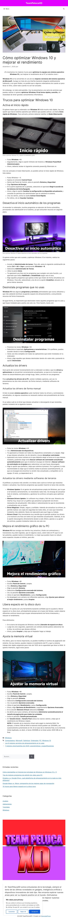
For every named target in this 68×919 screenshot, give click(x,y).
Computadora (10, 740)
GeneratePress (46, 916)
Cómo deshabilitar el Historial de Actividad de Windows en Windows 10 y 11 (30, 772)
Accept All (35, 911)
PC (40, 740)
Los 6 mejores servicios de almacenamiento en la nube (24, 743)
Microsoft (19, 740)
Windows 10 (46, 740)
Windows (8, 738)
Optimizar (26, 740)
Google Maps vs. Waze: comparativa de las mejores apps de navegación (28, 783)
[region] (23, 906)
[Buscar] (31, 756)
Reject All (23, 911)
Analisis (5, 801)
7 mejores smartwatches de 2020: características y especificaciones (29, 746)
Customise (11, 911)
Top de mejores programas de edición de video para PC (22, 775)
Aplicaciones (7, 804)
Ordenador (34, 740)
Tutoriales (6, 807)
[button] (63, 9)
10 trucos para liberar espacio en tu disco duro (19, 786)
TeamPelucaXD (34, 3)
